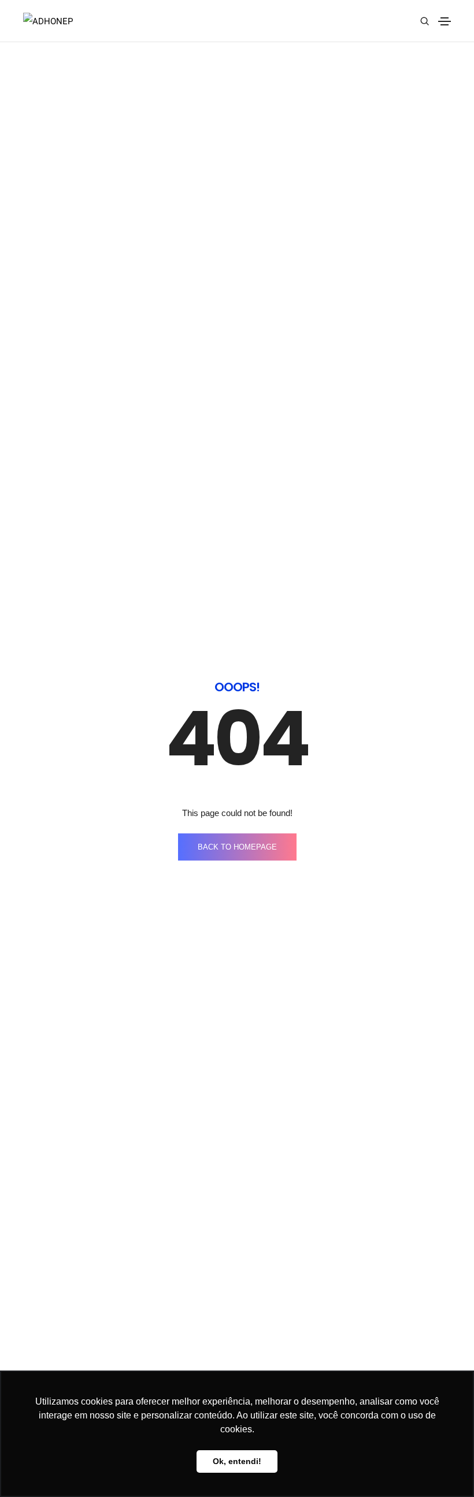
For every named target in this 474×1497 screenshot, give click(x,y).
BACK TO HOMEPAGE (237, 847)
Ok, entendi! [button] (237, 1461)
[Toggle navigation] (444, 21)
